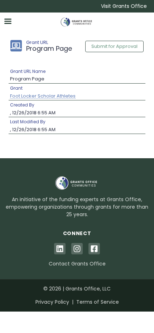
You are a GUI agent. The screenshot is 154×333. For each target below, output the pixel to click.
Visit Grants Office (124, 6)
